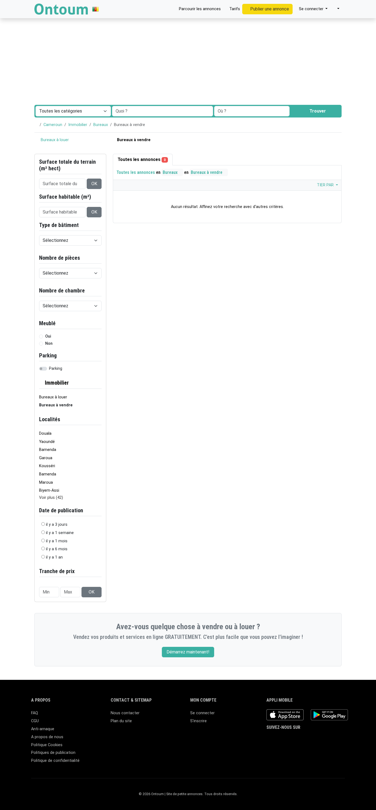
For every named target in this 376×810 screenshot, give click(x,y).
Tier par (326, 185)
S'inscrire (198, 721)
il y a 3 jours (56, 524)
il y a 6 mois (56, 549)
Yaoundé (47, 441)
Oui (48, 336)
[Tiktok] (301, 738)
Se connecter (202, 713)
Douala (45, 433)
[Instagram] (285, 738)
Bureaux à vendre (207, 172)
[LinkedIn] (293, 738)
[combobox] (252, 111)
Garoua (45, 458)
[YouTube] (309, 738)
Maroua (46, 482)
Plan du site (121, 721)
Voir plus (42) (51, 497)
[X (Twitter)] (277, 738)
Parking (55, 368)
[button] (336, 9)
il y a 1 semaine (60, 532)
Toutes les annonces (142, 159)
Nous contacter (125, 713)
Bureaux (100, 124)
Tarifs (234, 9)
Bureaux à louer (54, 140)
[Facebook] (269, 738)
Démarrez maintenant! (188, 652)
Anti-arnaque (42, 729)
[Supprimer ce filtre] (99, 382)
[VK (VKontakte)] (325, 738)
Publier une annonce (269, 9)
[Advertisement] (188, 41)
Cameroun (52, 124)
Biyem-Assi (49, 490)
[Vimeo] (317, 738)
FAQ (34, 713)
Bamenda (47, 449)
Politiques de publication (53, 752)
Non (49, 343)
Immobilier (77, 124)
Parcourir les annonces (199, 9)
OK (94, 183)
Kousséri (47, 466)
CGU (35, 721)
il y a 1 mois (56, 541)
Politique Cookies (46, 745)
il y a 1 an (54, 557)
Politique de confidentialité (55, 760)
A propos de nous (47, 737)
